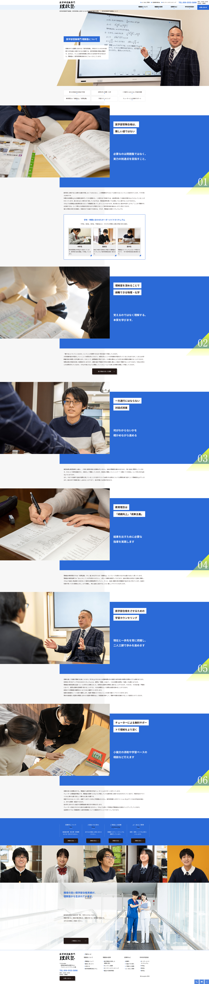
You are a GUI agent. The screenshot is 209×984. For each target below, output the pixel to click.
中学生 (143, 966)
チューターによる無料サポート (132, 98)
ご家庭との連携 (130, 966)
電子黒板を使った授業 (104, 371)
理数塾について (89, 961)
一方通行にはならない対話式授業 (132, 92)
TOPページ (88, 954)
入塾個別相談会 (156, 2)
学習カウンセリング (104, 98)
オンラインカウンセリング (169, 2)
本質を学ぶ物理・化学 (104, 92)
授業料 (127, 961)
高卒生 (143, 970)
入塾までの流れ (130, 964)
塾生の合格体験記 (109, 970)
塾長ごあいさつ (89, 964)
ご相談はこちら (76, 941)
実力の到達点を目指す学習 (77, 92)
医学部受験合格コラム (91, 968)
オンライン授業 (108, 966)
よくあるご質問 (146, 2)
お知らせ (87, 966)
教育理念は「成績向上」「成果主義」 (77, 98)
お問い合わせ (203, 7)
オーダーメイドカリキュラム (145, 962)
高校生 (143, 968)
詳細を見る (71, 841)
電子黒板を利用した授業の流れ (109, 962)
